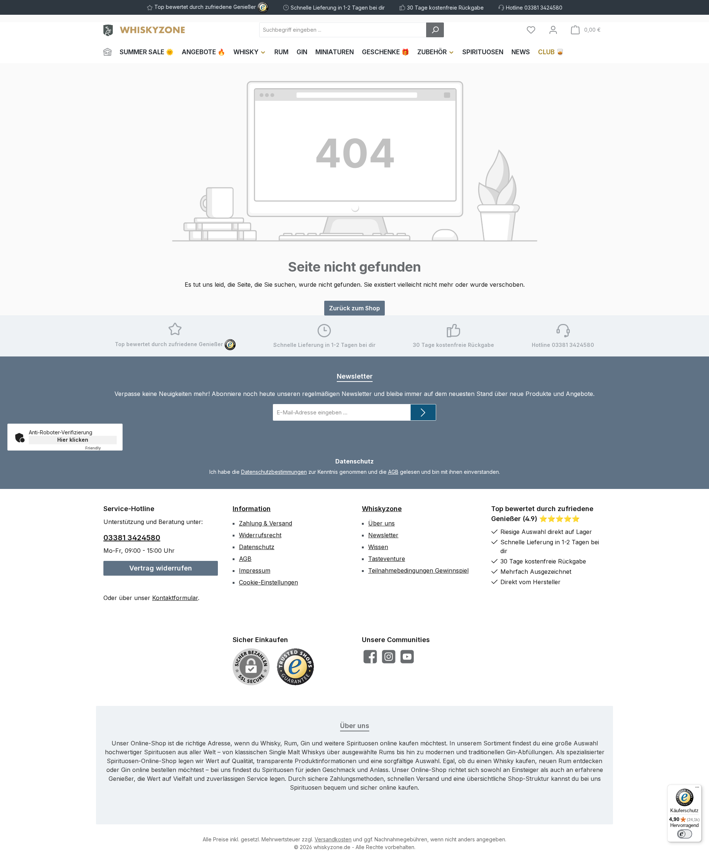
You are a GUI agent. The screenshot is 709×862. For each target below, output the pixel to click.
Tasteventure (386, 558)
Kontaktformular (175, 597)
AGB (393, 472)
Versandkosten (333, 839)
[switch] (684, 834)
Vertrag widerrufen (160, 568)
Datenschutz (256, 547)
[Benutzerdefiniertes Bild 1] (295, 666)
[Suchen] (435, 30)
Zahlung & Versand (265, 523)
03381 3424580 (131, 537)
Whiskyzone (382, 509)
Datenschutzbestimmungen (274, 472)
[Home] (109, 52)
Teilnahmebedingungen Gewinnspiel (418, 570)
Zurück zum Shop (354, 308)
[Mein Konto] (553, 29)
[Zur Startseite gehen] (144, 30)
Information (252, 509)
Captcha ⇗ (102, 448)
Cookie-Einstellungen (268, 582)
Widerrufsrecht (260, 535)
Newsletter (383, 535)
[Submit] (423, 412)
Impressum (254, 570)
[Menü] (697, 789)
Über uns (381, 523)
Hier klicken (72, 440)
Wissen (378, 547)
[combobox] (343, 30)
